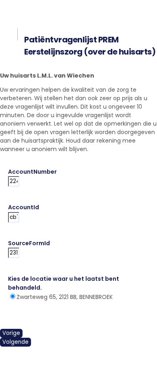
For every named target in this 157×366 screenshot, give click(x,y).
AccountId (23, 207)
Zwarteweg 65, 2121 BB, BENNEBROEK (65, 297)
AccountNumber (32, 172)
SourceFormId (29, 243)
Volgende (15, 342)
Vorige (11, 333)
